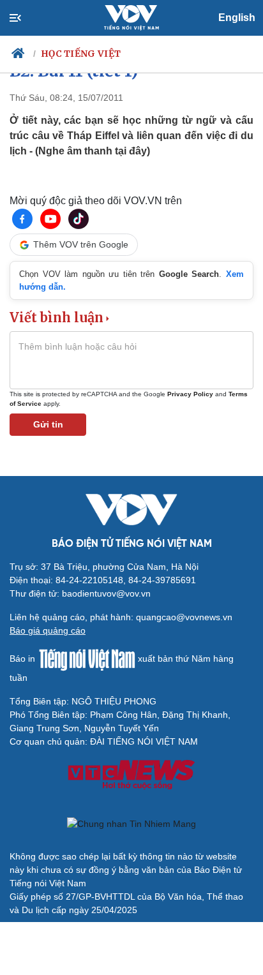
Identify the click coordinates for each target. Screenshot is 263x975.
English (236, 17)
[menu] (26, 18)
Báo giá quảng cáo (48, 630)
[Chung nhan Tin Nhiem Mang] (131, 824)
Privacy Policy (190, 394)
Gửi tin (48, 424)
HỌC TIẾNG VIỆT (81, 53)
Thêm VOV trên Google (80, 244)
